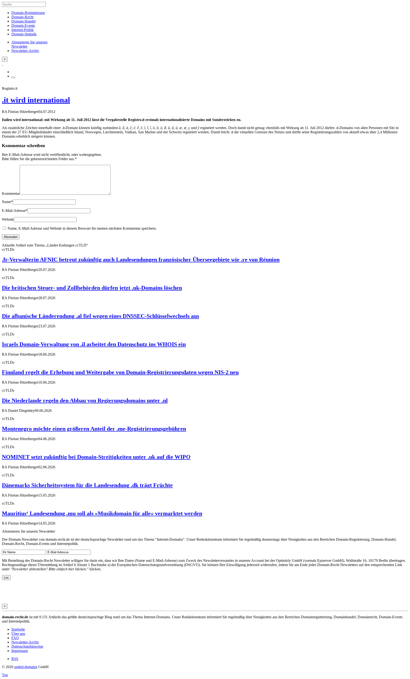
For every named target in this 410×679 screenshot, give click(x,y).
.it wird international (36, 100)
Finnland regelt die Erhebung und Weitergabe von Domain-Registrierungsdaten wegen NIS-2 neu (120, 372)
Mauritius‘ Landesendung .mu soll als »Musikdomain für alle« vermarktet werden (102, 513)
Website (8, 219)
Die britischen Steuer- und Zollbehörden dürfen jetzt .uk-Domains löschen (92, 288)
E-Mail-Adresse (15, 211)
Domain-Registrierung (28, 13)
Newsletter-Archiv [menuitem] (25, 51)
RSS (14, 659)
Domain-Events (23, 25)
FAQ (15, 638)
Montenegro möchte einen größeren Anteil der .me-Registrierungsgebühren (94, 429)
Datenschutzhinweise (27, 646)
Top (5, 675)
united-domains (25, 667)
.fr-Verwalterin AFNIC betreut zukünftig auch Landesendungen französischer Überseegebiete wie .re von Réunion (141, 259)
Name (7, 202)
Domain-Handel (23, 21)
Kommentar (11, 193)
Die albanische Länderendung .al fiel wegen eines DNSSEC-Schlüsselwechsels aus (100, 316)
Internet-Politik (22, 30)
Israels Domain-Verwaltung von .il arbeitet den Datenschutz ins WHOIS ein (94, 344)
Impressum (19, 651)
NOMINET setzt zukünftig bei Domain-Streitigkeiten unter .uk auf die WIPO (96, 457)
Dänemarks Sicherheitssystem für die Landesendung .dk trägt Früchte (87, 485)
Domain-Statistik (24, 34)
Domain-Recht (22, 17)
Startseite (18, 629)
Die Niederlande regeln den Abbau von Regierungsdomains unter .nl (85, 400)
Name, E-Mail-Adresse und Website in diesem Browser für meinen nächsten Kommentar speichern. (82, 228)
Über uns (18, 634)
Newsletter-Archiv (25, 642)
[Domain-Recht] (2, 64)
